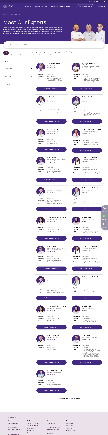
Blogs (90, 1)
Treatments (27, 6)
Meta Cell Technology (53, 429)
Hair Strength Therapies (53, 427)
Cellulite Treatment (32, 425)
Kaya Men (44, 6)
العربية (103, 1)
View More (50, 67)
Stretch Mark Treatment (33, 423)
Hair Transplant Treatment (51, 424)
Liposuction (69, 425)
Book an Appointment (85, 6)
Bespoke (37, 6)
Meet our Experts (65, 6)
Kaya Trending (54, 6)
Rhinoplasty (69, 423)
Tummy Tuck (69, 428)
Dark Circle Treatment (14, 432)
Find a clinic (100, 6)
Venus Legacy (31, 428)
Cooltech (29, 433)
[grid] (69, 229)
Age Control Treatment (14, 429)
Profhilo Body (30, 430)
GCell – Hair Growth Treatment (52, 432)
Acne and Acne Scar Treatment (13, 424)
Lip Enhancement (12, 427)
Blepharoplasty (70, 430)
